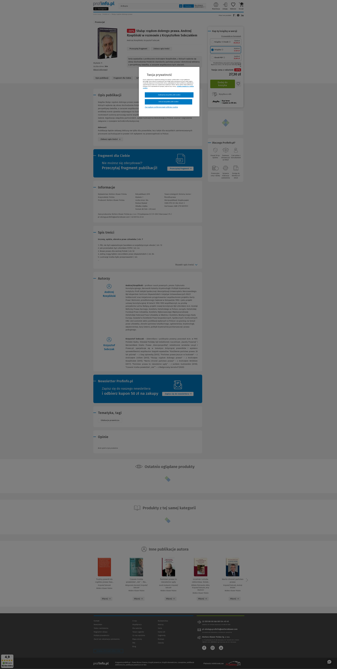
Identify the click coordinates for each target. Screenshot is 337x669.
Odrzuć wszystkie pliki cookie (168, 102)
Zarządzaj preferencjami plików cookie (161, 107)
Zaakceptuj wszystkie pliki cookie (169, 95)
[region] (169, 91)
